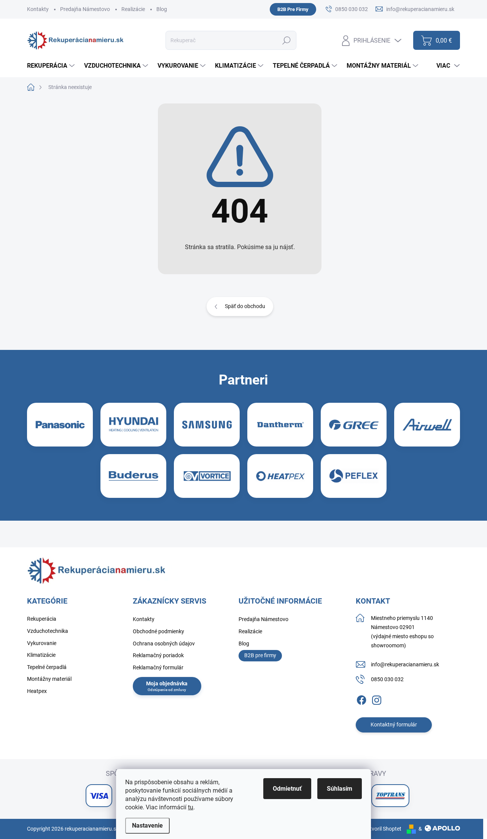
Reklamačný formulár (158, 667)
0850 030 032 (387, 679)
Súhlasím (339, 788)
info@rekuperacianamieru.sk (405, 664)
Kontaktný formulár (394, 724)
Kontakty (38, 9)
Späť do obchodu (245, 306)
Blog (161, 9)
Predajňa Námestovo (85, 9)
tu (190, 807)
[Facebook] (361, 698)
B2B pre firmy (260, 655)
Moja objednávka (167, 683)
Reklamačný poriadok (158, 655)
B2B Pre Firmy (293, 9)
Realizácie (133, 9)
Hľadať (287, 40)
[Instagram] (376, 698)
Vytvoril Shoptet (382, 829)
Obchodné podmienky (158, 631)
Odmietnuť (287, 788)
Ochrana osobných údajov (164, 643)
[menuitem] (51, 65)
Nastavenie (147, 825)
